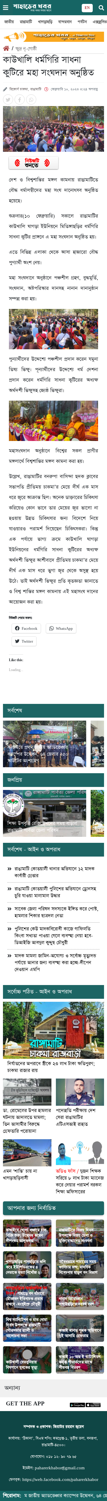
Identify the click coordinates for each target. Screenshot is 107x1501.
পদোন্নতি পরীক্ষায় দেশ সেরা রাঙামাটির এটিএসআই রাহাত (75, 1117)
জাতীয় (9, 22)
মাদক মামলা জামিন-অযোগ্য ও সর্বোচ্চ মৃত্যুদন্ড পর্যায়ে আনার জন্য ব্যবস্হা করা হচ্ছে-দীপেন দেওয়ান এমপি (55, 962)
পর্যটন (82, 22)
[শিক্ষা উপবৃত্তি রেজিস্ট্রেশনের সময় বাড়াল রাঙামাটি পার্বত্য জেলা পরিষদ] (44, 813)
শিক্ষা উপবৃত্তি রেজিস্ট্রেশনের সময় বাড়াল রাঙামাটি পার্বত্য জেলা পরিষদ (42, 827)
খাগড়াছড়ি (45, 22)
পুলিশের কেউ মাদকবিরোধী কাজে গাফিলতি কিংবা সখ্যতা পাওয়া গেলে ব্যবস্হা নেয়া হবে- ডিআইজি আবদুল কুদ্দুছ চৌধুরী (54, 936)
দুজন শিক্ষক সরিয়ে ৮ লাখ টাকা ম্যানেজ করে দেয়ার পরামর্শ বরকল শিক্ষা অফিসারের (80, 1181)
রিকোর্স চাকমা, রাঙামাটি (25, 89)
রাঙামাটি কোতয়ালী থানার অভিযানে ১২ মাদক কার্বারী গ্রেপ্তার (55, 872)
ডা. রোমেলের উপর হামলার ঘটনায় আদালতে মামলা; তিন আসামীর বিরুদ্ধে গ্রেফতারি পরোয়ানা (27, 1121)
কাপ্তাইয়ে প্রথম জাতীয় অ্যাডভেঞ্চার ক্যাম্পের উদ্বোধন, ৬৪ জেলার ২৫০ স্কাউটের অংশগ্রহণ (37, 754)
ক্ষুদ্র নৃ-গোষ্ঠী (26, 48)
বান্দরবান (65, 22)
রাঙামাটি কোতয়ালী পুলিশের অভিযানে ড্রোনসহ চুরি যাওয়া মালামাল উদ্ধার (55, 892)
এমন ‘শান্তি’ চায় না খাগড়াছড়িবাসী (20, 1175)
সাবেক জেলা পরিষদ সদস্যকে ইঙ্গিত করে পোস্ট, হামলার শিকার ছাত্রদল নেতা (56, 912)
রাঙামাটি (26, 22)
